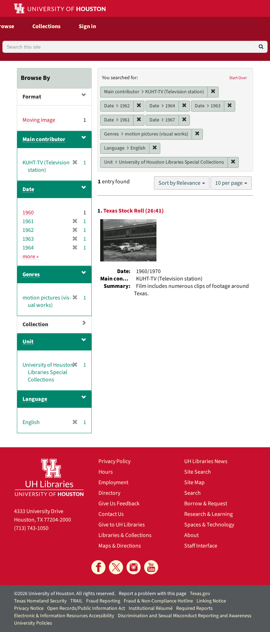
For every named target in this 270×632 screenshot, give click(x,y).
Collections (46, 26)
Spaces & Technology (209, 525)
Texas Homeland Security (40, 601)
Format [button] (31, 97)
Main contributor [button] (43, 139)
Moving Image (38, 120)
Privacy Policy (114, 461)
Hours (105, 472)
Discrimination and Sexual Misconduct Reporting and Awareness (184, 615)
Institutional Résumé (151, 608)
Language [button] (34, 399)
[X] (116, 567)
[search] (261, 47)
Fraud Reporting (103, 601)
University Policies (33, 623)
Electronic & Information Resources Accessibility (64, 615)
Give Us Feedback (119, 503)
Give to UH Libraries (121, 525)
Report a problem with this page (152, 593)
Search (192, 493)
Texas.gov (200, 593)
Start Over (238, 78)
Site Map (194, 482)
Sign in (87, 26)
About (191, 535)
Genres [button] (31, 274)
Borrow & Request (205, 503)
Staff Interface (200, 546)
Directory (109, 493)
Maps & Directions (119, 546)
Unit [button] (27, 342)
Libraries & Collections (125, 535)
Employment (113, 482)
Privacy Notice (29, 608)
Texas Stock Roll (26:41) (133, 211)
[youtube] (151, 567)
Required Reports (194, 608)
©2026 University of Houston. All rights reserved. (64, 593)
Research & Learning (208, 514)
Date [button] (28, 189)
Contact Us (111, 514)
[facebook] (98, 567)
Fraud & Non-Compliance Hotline (158, 601)
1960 (28, 212)
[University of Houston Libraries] (49, 477)
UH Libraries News (205, 461)
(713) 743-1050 (31, 528)
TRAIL (76, 601)
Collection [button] (35, 324)
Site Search (197, 472)
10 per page (229, 183)
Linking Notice (211, 601)
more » (30, 256)
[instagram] (134, 567)
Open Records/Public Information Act (86, 608)
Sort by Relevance (180, 183)
